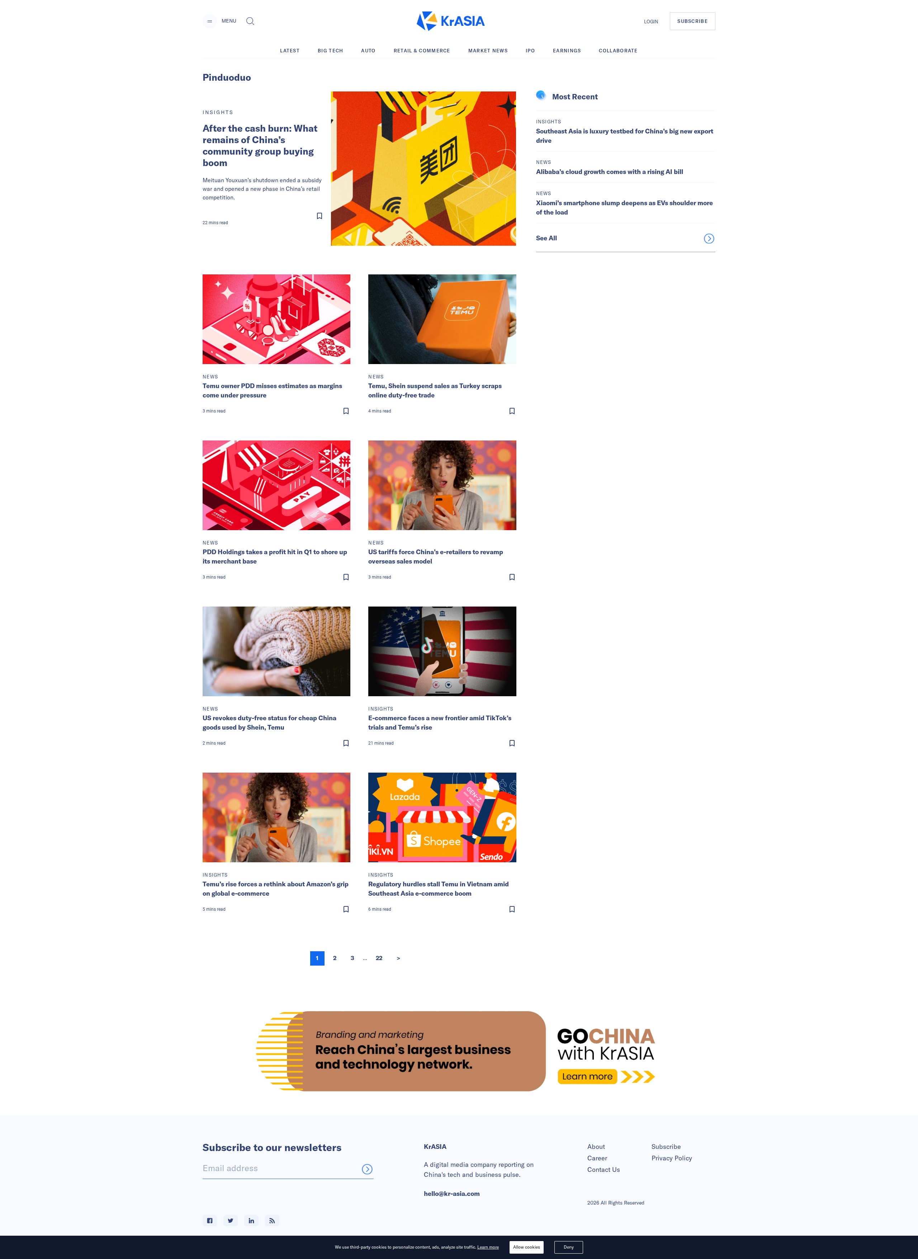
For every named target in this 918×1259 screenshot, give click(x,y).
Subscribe (666, 1146)
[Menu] (210, 21)
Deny (569, 1247)
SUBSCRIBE (692, 21)
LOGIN (651, 21)
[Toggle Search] (250, 21)
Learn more (488, 1247)
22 (379, 958)
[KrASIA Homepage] (451, 21)
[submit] (367, 1169)
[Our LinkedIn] (251, 1220)
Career (597, 1158)
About (596, 1146)
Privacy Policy (672, 1158)
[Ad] (459, 1051)
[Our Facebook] (210, 1220)
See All (546, 238)
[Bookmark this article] (264, 216)
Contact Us (603, 1169)
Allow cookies (526, 1247)
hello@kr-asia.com (452, 1193)
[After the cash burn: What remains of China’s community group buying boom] (423, 168)
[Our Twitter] (230, 1220)
